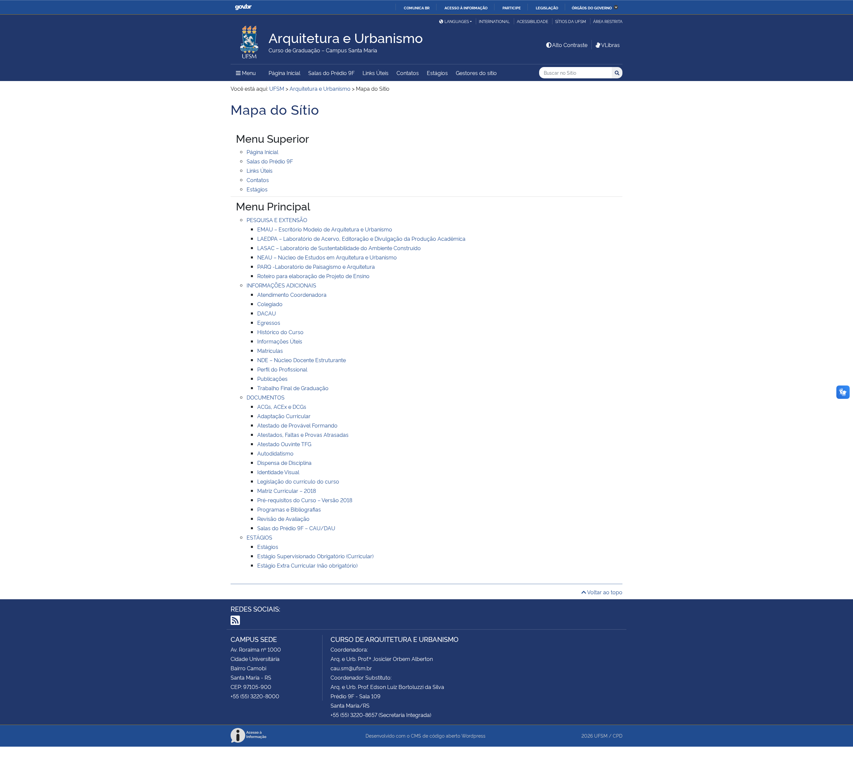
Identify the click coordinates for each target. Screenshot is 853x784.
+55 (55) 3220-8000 (255, 696)
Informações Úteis (279, 341)
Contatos (408, 72)
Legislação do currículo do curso (298, 481)
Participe (511, 7)
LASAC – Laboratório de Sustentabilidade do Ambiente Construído (339, 247)
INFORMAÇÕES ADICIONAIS (281, 285)
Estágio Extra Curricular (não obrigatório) (307, 565)
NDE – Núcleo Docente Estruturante (301, 359)
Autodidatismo (275, 453)
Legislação (547, 7)
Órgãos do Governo (592, 7)
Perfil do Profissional (282, 369)
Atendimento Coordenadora (292, 294)
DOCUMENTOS (266, 397)
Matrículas (270, 350)
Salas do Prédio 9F (331, 72)
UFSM (600, 735)
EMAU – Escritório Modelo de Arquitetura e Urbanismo (324, 229)
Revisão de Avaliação (283, 518)
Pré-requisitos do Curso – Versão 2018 (304, 500)
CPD (617, 735)
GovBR (243, 7)
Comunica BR (416, 7)
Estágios (437, 72)
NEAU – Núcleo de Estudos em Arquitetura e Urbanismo (327, 257)
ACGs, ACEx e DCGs (281, 406)
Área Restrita (607, 21)
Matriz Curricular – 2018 (286, 490)
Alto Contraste (569, 44)
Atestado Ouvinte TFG (284, 444)
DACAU (266, 313)
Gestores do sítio (476, 72)
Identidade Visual (278, 472)
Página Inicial (284, 72)
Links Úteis (376, 72)
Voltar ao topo (604, 592)
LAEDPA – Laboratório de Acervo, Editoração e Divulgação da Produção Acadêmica (361, 238)
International (494, 21)
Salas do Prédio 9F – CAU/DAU (296, 528)
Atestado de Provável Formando (297, 425)
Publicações (272, 378)
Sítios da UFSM (570, 21)
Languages (456, 21)
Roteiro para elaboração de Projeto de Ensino (313, 275)
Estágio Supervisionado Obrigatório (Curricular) (315, 556)
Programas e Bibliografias (289, 509)
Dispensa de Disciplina (284, 462)
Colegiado (270, 303)
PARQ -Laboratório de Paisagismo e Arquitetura (316, 266)
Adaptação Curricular (284, 416)
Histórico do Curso (280, 331)
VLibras (610, 44)
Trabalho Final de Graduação (293, 387)
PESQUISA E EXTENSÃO (277, 219)
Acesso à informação (465, 7)
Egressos (268, 322)
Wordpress (473, 735)
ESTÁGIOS (259, 537)
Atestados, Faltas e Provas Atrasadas (303, 434)
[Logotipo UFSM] (250, 40)
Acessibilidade (532, 21)
